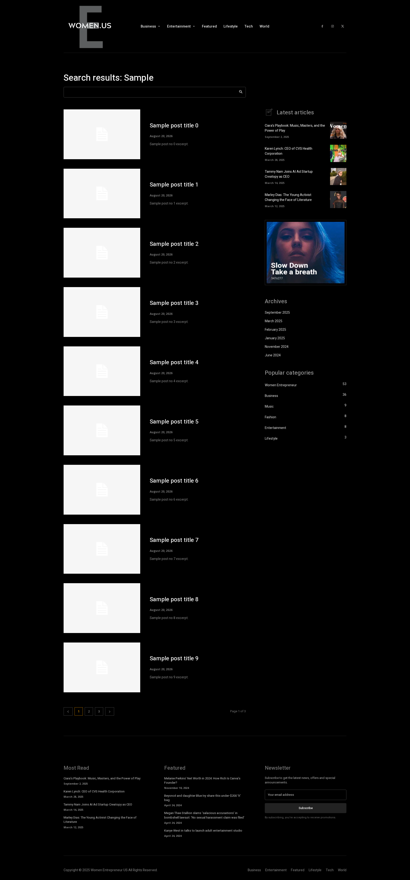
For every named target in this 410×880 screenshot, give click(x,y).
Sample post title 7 (174, 540)
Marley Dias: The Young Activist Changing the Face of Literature (288, 197)
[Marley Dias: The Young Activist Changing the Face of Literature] (338, 199)
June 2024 (273, 355)
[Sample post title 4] (102, 371)
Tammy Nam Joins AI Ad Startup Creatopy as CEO (289, 174)
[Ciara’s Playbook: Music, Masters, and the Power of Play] (338, 130)
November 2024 (277, 346)
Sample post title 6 (174, 481)
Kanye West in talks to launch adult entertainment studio (203, 830)
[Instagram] (332, 26)
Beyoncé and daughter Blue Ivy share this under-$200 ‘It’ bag (202, 797)
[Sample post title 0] (102, 134)
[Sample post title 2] (102, 253)
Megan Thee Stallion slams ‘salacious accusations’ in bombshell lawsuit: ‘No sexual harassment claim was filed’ (204, 815)
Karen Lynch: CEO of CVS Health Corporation (94, 791)
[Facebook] (322, 26)
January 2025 (275, 338)
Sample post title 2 (174, 244)
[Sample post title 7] (102, 549)
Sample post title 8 (174, 599)
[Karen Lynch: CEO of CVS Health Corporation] (338, 153)
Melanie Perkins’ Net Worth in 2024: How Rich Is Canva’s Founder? (202, 780)
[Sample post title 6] (102, 490)
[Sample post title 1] (102, 194)
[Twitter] (342, 26)
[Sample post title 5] (102, 430)
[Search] (241, 92)
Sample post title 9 (174, 658)
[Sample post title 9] (102, 667)
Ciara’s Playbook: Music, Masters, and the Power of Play (102, 778)
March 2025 (273, 321)
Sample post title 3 (174, 303)
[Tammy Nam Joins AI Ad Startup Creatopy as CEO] (338, 176)
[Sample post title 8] (102, 608)
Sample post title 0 (174, 125)
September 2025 (277, 312)
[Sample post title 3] (102, 312)
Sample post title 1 (174, 185)
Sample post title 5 (174, 422)
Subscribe (306, 808)
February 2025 (275, 329)
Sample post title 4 (174, 362)
